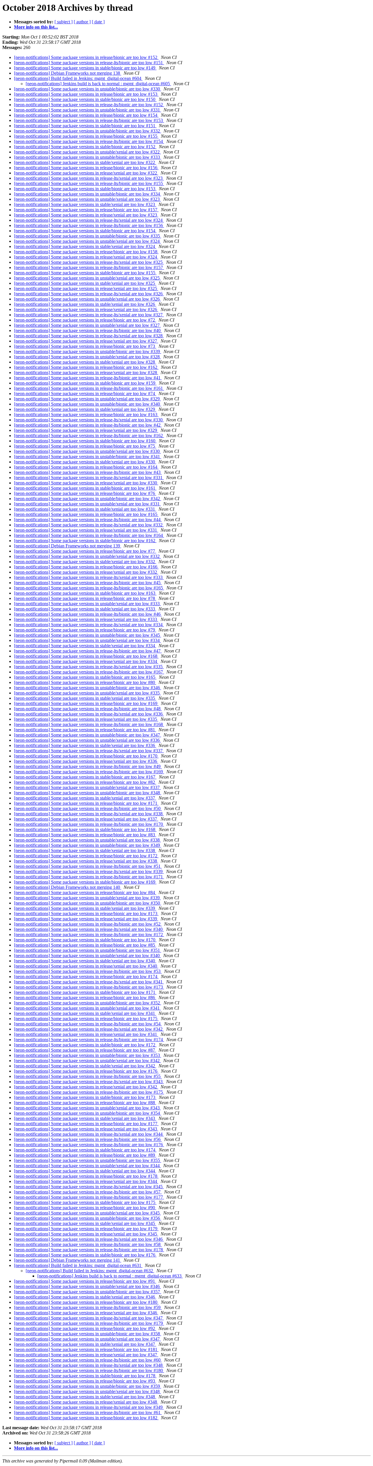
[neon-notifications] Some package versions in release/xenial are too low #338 (86, 860)
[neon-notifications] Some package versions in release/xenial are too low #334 (86, 661)
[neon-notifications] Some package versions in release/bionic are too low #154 (86, 115)
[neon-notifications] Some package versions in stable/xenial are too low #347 (85, 1344)
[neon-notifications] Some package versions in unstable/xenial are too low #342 (87, 1060)
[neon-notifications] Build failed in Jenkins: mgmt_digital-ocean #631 (78, 1265)
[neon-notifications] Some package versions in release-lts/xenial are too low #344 (89, 1134)
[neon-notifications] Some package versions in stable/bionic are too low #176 (85, 1254)
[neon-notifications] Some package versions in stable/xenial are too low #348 (85, 1396)
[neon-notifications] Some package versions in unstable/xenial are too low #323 (87, 199)
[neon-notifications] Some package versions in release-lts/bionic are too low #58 (88, 1244)
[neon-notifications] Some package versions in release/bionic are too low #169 (86, 703)
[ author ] (82, 21)
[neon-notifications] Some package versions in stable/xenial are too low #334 (85, 645)
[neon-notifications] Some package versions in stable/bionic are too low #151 (85, 125)
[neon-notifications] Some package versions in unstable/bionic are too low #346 (87, 687)
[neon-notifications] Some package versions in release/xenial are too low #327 (86, 340)
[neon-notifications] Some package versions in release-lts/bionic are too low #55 (88, 1076)
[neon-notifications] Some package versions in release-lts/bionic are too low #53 (88, 971)
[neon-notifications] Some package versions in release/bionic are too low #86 (85, 997)
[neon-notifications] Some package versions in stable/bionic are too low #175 (85, 1202)
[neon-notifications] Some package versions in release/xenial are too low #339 (86, 918)
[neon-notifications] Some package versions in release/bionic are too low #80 (85, 682)
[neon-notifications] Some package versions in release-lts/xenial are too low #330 (89, 419)
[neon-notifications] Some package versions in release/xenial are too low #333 (86, 619)
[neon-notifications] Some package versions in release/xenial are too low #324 (86, 256)
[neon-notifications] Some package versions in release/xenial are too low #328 (86, 372)
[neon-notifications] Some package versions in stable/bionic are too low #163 (85, 593)
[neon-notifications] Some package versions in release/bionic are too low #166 (86, 566)
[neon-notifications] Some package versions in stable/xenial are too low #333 (85, 608)
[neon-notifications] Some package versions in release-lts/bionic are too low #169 (89, 771)
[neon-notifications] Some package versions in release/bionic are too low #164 (86, 467)
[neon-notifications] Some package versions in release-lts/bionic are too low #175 (89, 1092)
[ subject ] (63, 21)
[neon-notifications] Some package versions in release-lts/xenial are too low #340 (89, 929)
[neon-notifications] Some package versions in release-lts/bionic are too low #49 (88, 766)
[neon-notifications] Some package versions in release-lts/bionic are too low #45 (88, 582)
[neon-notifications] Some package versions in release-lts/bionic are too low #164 (89, 535)
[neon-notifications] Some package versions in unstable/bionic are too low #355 (87, 1160)
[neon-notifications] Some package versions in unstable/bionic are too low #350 (87, 902)
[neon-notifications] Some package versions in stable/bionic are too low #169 (85, 881)
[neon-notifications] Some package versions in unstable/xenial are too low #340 (87, 955)
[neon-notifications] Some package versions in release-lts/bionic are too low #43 (88, 472)
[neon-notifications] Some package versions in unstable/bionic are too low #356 (87, 1218)
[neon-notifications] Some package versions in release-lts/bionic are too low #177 (89, 1197)
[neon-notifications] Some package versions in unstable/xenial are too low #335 (87, 692)
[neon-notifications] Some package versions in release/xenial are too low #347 (86, 1354)
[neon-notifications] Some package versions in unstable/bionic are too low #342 (87, 498)
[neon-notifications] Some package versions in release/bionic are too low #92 (85, 1328)
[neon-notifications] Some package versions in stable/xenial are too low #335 (85, 698)
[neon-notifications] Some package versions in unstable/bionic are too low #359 (87, 1386)
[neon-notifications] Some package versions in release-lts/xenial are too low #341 (89, 981)
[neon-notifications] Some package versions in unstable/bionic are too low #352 (87, 1002)
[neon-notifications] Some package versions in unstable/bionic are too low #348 (87, 792)
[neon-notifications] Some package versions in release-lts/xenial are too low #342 (89, 1029)
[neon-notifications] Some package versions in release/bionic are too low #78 (85, 598)
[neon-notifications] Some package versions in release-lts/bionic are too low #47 (88, 650)
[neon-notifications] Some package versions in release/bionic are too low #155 (86, 136)
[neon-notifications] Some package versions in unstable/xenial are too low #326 (87, 298)
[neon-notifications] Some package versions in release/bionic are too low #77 (85, 551)
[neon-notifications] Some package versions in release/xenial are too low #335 (86, 719)
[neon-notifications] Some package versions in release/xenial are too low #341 (86, 1034)
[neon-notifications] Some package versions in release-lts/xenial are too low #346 (89, 1239)
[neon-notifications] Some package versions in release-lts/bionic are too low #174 (89, 1039)
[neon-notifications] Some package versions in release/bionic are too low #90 (85, 1207)
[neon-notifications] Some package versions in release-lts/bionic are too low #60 (88, 1359)
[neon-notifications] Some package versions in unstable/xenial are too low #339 (87, 897)
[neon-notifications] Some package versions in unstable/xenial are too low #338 (87, 839)
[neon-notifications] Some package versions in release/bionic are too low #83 (85, 834)
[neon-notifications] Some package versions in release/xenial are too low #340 (86, 966)
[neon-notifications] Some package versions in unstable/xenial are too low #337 (87, 787)
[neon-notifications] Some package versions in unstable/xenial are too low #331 (87, 503)
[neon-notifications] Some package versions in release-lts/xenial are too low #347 (89, 1317)
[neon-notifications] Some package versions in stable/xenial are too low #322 (85, 162)
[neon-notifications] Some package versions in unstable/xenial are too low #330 (87, 451)
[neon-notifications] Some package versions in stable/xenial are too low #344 (85, 1170)
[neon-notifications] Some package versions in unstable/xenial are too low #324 (87, 241)
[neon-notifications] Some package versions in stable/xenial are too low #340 (85, 960)
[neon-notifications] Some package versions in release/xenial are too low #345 (86, 1233)
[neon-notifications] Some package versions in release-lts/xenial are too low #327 (89, 314)
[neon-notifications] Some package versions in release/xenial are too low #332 (86, 572)
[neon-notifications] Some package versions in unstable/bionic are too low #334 (87, 193)
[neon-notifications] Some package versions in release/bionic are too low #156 (86, 167)
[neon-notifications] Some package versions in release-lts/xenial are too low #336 (89, 713)
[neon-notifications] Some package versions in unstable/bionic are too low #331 (87, 109)
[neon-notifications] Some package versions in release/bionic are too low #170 (86, 755)
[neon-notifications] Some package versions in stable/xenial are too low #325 (85, 283)
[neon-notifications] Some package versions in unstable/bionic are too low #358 (87, 1333)
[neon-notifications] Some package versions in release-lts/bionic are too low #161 (89, 388)
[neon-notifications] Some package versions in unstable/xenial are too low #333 (87, 603)
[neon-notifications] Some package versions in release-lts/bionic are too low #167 (89, 671)
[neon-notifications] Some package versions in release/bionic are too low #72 (85, 319)
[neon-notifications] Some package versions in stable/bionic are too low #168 (85, 829)
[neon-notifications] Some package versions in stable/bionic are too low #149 (85, 67)
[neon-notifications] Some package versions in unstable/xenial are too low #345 (87, 1212)
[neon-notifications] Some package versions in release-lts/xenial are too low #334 (89, 624)
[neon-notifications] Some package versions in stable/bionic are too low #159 (85, 383)
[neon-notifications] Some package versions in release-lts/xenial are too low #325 (89, 262)
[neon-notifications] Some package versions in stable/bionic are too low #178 (85, 1375)
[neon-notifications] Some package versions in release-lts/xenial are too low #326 (89, 293)
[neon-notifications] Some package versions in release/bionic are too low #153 (86, 94)
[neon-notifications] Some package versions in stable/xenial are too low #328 (85, 361)
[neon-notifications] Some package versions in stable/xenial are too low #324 (85, 246)
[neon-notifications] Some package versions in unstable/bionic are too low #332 (87, 130)
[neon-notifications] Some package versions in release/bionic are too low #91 (85, 1281)
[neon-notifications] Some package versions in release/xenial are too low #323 (86, 214)
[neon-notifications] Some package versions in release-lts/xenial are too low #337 (89, 750)
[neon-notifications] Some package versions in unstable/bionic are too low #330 (87, 88)
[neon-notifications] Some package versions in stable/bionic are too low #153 (85, 188)
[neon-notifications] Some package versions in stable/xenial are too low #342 (85, 1065)
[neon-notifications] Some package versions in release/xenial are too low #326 (86, 309)
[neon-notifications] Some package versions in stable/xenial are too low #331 (85, 509)
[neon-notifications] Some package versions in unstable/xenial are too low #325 (87, 277)
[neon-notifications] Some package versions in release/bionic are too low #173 (86, 913)
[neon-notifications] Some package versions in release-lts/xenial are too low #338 (89, 813)
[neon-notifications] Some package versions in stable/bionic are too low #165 (85, 677)
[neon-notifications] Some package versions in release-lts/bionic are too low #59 (88, 1307)
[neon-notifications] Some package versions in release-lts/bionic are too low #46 (88, 614)
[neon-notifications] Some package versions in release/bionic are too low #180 (86, 1302)
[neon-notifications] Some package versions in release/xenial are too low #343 (86, 1128)
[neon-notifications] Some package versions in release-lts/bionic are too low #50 (88, 808)
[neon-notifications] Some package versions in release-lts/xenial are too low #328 (89, 335)
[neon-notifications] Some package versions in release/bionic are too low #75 (85, 446)
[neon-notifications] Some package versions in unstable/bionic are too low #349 (87, 845)
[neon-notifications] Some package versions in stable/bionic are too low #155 (85, 272)
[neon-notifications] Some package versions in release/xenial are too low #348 (86, 1401)
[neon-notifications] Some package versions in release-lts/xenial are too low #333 (89, 577)
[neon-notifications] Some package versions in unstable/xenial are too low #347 (87, 1338)
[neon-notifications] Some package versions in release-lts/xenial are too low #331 (89, 477)
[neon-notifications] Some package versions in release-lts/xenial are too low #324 (89, 220)
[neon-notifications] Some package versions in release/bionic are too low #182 (86, 1417)
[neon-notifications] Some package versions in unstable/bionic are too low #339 (87, 351)
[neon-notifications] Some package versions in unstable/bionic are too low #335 (87, 235)
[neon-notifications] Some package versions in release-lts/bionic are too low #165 (89, 587)
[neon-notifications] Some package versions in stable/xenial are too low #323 (85, 204)
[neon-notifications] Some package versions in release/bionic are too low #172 (86, 855)
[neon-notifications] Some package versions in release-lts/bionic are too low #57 (88, 1191)
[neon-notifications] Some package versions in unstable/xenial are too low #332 (87, 556)
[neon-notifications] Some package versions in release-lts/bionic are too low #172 (89, 934)
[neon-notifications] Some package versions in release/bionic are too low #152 (86, 57)
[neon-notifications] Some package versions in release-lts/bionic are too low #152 (89, 104)
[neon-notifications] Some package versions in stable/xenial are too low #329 (85, 409)
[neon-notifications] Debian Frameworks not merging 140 (67, 887)
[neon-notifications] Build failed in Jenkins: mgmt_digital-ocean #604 (78, 78)
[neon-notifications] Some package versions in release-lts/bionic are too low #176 (89, 1144)
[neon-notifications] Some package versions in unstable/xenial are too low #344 (87, 1165)
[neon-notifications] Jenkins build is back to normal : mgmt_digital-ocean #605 (98, 83)
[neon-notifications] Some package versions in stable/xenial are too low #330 (85, 461)
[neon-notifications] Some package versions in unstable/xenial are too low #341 (87, 1008)
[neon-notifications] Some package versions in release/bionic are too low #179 (86, 1228)
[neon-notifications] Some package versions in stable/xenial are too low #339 (85, 908)
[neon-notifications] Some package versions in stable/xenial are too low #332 (85, 561)
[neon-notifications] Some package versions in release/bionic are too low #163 (86, 414)
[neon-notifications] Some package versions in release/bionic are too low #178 (86, 1176)
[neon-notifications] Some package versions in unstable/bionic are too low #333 (87, 157)
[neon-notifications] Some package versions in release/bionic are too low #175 (86, 1018)
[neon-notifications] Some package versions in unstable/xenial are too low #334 (87, 640)
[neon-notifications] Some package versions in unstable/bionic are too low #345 (87, 635)
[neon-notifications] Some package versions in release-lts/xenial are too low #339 (89, 871)
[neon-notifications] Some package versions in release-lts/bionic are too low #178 (89, 1249)
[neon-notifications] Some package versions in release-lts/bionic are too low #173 (89, 987)
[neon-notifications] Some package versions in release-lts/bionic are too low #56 (88, 1139)
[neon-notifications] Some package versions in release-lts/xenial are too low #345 (89, 1186)
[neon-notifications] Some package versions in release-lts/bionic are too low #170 (89, 824)
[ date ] (98, 21)
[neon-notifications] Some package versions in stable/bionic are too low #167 (85, 776)
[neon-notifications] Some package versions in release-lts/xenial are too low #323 (89, 178)
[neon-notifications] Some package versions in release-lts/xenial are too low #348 (89, 1365)
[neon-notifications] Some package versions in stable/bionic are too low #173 (85, 1097)
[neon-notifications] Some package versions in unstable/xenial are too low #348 (87, 1391)
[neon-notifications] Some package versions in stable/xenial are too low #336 (85, 745)
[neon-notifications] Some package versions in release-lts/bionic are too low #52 (88, 924)
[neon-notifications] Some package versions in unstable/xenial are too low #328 (87, 356)
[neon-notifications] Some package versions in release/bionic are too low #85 (85, 945)
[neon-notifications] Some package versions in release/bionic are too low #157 (86, 209)
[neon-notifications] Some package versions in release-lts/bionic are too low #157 (89, 267)
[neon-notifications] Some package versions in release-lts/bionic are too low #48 (88, 708)
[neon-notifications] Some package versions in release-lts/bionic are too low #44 (88, 519)
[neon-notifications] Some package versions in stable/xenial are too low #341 (85, 1013)
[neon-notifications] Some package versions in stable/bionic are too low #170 (85, 939)
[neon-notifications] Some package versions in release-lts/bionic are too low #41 (88, 377)
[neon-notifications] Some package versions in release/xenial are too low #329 (86, 430)
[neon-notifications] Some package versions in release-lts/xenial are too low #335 (89, 666)
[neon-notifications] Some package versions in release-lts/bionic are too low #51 (88, 866)
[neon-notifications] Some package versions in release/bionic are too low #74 (85, 393)
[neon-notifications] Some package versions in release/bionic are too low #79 (85, 629)
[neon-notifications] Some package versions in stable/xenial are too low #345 (85, 1223)
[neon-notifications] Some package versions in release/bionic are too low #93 (85, 1380)
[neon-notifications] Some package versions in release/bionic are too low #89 (85, 1155)
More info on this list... (36, 27)
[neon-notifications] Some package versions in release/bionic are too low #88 (85, 1102)
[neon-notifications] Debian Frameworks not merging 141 (67, 1260)
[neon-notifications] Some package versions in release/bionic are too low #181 (86, 1349)
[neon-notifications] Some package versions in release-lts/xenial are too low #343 (89, 1081)
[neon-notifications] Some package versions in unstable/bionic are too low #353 (87, 1055)
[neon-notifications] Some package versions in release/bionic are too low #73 (85, 346)
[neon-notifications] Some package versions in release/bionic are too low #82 (85, 782)
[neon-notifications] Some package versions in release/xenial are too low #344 (86, 1181)
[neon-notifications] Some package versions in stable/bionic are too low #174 (85, 1149)
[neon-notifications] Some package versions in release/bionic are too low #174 (86, 976)
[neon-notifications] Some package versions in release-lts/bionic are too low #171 (89, 876)
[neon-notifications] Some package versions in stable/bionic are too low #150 (85, 99)
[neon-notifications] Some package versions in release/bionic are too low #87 (85, 1050)
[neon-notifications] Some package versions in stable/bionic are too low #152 (85, 146)
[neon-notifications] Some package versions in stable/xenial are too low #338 (85, 850)
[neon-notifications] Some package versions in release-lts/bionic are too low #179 (89, 1323)
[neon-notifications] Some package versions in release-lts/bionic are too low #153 (89, 120)
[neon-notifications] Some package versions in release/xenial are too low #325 (86, 288)
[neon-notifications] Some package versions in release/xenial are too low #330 (86, 482)
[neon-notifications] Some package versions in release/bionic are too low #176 (86, 1071)
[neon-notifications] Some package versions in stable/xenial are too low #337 (85, 797)
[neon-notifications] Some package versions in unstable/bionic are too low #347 (87, 734)
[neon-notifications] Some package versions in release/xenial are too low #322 (86, 172)
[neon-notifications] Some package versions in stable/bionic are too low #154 (85, 230)
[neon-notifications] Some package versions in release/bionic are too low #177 (86, 1123)
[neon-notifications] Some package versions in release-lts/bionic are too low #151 (89, 62)
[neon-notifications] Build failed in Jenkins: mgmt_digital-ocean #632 (90, 1270)
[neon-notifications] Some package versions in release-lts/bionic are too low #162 (89, 435)
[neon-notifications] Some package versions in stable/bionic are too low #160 (85, 440)
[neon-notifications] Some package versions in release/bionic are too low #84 (85, 892)
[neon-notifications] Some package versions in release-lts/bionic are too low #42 (88, 425)
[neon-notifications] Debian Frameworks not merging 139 (67, 545)
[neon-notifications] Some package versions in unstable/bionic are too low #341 (87, 456)
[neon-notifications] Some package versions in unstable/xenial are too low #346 (87, 1286)
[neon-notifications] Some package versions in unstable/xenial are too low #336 (87, 740)
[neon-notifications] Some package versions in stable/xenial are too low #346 (85, 1296)
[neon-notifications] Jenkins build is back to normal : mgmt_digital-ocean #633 (110, 1275)
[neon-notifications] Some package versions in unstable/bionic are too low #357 (87, 1291)
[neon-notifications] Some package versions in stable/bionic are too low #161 (85, 488)
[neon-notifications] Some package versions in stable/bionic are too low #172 (85, 1044)
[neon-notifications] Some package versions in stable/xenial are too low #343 (85, 1118)
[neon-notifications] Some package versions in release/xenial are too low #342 (86, 1086)
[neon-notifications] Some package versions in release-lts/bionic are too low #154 (89, 141)
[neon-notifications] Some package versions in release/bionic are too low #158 (86, 251)
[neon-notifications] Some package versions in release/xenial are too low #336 (86, 761)
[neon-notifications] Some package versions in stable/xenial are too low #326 (85, 304)
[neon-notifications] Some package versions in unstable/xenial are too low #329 (87, 398)
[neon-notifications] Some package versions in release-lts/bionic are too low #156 (89, 225)
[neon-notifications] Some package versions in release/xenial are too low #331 (86, 530)
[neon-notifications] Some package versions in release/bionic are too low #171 (86, 803)
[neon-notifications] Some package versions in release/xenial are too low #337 (86, 818)
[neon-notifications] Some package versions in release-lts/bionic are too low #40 (88, 330)
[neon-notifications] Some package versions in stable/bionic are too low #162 (85, 540)
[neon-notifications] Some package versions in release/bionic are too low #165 (86, 514)
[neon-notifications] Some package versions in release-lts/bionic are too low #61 (88, 1412)
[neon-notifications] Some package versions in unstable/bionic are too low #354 (87, 1113)
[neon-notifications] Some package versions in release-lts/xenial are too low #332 (89, 524)
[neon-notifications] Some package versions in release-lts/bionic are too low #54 (88, 1023)
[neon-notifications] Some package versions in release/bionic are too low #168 (86, 656)
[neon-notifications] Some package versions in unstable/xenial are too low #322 (87, 151)
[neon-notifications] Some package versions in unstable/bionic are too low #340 (87, 404)
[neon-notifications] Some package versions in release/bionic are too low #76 (85, 493)
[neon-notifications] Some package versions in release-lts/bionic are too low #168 (89, 724)
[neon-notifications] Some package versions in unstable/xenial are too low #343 (87, 1107)
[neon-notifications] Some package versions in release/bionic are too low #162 (86, 367)
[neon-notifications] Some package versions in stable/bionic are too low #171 (85, 992)
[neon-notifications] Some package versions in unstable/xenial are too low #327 (87, 325)
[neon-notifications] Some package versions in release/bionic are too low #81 (85, 729)
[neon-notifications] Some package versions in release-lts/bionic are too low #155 (89, 183)
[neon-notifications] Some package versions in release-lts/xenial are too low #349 (89, 1407)
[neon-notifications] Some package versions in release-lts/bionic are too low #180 (89, 1370)
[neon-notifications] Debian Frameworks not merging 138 (67, 73)
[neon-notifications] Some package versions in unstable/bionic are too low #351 (87, 950)
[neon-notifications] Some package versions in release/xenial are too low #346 (86, 1312)
